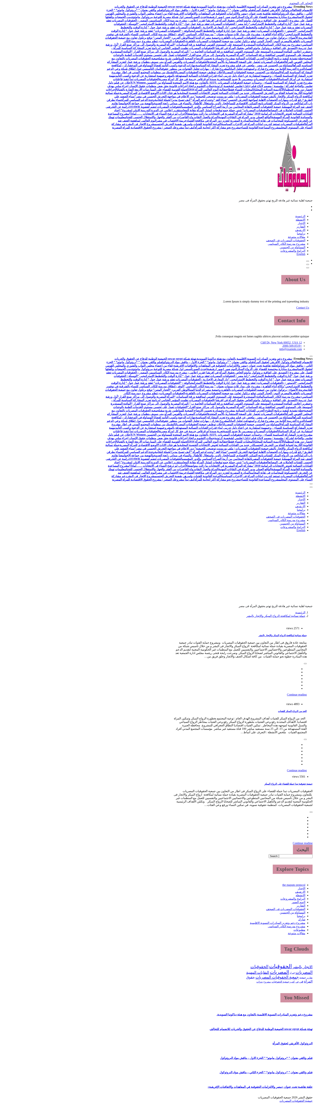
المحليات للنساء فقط (241, 89)
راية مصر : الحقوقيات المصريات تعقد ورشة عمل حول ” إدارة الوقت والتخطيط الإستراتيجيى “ (193, 23)
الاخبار (301, 223)
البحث (303, 849)
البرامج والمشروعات (292, 250)
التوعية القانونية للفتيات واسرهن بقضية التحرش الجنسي (188, 124)
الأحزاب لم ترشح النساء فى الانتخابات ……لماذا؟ (158, 113)
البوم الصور (298, 902)
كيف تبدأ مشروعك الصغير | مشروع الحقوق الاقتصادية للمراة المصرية (153, 127)
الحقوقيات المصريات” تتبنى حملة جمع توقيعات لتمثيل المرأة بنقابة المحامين (224, 110)
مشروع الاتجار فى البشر (141, 124)
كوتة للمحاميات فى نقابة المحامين (270, 120)
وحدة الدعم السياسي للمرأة (138, 99)
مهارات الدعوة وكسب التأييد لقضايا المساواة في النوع (164, 65)
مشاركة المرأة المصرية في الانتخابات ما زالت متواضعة (220, 113)
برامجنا (301, 233)
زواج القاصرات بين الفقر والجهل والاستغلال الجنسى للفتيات (160, 117)
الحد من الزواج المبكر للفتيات (282, 103)
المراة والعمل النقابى (206, 117)
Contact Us (302, 307)
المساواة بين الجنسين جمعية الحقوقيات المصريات (252, 72)
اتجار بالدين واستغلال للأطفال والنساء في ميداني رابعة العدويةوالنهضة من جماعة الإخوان (176, 103)
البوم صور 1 (230, 17)
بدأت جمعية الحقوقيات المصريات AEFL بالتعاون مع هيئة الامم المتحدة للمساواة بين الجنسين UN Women (194, 82)
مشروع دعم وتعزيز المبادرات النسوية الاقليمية (277, 922)
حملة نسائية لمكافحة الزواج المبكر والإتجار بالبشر (275, 615)
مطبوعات (299, 929)
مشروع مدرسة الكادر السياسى (282, 44)
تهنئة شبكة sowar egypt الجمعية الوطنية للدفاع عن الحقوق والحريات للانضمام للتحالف (261, 1029)
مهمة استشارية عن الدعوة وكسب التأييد (139, 75)
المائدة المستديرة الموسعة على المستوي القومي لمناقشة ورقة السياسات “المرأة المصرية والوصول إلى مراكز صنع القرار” (191, 44)
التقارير (301, 226)
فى (301, 981)
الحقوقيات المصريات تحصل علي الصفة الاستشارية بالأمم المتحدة (247, 61)
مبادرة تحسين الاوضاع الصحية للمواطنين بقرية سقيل (189, 58)
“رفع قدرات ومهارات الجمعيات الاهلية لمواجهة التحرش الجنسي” (265, 99)
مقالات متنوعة (296, 236)
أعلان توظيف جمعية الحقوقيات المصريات (199, 72)
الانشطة (300, 219)
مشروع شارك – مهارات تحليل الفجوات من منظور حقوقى (195, 68)
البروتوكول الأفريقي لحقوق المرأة (273, 10)
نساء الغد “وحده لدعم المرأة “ (208, 99)
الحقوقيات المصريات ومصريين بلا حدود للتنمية (251, 79)
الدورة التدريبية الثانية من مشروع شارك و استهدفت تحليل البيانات (267, 68)
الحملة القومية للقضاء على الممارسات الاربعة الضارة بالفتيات (153, 89)
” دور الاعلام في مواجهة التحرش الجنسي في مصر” (165, 96)
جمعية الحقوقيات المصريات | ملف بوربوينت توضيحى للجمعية (232, 96)
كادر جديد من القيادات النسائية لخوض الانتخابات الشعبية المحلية (217, 93)
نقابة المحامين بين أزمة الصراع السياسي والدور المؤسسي (216, 106)
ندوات (259, 981)
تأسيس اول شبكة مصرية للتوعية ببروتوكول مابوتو (163, 17)
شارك (301, 919)
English (301, 254)
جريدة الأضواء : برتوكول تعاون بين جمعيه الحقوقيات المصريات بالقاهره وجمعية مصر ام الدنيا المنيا (247, 37)
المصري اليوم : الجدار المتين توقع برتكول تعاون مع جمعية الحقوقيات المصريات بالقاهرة (238, 41)
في (297, 982)
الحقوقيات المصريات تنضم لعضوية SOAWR (155, 106)
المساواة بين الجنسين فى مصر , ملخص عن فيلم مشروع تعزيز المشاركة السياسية (245, 65)
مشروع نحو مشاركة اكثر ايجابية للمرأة (218, 127)
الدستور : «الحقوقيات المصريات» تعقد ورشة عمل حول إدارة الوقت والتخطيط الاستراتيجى (243, 30)
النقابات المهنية (257, 972)
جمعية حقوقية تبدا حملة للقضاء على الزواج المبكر (288, 783)
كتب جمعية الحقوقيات (283, 981)
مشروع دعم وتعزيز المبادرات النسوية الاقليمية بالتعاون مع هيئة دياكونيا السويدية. (244, 6)
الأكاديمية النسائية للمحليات (269, 89)
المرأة (292, 973)
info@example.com (290, 349)
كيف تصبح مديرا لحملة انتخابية (172, 99)
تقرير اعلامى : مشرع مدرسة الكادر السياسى (178, 20)
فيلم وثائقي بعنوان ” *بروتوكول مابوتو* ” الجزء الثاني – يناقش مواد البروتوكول (266, 1072)
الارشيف (300, 230)
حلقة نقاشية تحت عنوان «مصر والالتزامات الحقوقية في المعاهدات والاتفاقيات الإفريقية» (224, 13)
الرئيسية (300, 216)
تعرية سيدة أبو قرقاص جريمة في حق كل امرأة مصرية (191, 79)
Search (273, 856)
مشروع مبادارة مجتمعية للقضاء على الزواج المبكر (267, 17)
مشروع (267, 982)
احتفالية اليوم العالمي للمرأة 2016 (209, 89)
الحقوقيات (280, 966)
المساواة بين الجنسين (292, 247)
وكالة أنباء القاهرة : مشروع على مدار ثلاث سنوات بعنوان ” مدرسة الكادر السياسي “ (234, 34)
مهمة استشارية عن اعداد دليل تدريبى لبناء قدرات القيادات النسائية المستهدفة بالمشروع (215, 75)
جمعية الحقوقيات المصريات (277, 977)
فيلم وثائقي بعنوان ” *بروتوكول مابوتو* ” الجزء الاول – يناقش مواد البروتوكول (207, 10)
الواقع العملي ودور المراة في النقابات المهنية (244, 117)
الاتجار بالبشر (303, 967)
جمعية (302, 977)
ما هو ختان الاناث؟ (169, 93)
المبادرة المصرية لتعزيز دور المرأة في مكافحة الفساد (218, 120)
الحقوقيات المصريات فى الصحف (285, 240)
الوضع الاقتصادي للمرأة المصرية (139, 93)
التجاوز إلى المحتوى (301, 3)
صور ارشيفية (215, 17)
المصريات (279, 972)
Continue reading (297, 694)
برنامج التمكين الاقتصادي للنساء (247, 103)
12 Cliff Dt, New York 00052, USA (281, 342)
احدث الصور (200, 17)
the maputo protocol (293, 884)
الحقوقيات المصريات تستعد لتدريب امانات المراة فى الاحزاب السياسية (263, 124)
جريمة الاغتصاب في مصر (171, 120)
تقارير (310, 977)
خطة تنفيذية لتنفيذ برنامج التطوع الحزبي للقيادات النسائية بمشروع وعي (262, 58)
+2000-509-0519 (292, 345)
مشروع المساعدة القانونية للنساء (260, 127)
